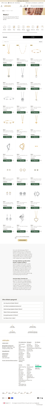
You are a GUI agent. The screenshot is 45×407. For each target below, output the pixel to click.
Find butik (29, 2)
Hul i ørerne (5, 2)
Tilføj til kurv (8, 65)
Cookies (28, 357)
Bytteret (28, 353)
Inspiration (21, 356)
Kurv (27, 6)
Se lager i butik (6, 41)
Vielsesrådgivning (22, 384)
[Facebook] (38, 398)
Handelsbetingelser (31, 348)
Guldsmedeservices (23, 380)
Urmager (20, 377)
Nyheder (7, 10)
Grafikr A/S (37, 403)
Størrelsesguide (30, 366)
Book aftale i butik (22, 385)
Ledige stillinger (38, 348)
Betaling (28, 356)
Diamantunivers (22, 350)
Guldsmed (21, 378)
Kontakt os (37, 346)
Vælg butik (40, 41)
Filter (33, 37)
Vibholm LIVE (11, 2)
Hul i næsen (21, 373)
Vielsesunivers (21, 349)
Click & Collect (30, 346)
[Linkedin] (42, 398)
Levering (28, 354)
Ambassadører (22, 360)
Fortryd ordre (29, 349)
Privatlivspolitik (30, 350)
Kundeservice (35, 2)
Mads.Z (12, 10)
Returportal (21, 369)
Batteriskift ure (30, 376)
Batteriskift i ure (22, 374)
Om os (36, 344)
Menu (1, 6)
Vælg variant (8, 160)
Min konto (41, 2)
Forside (3, 10)
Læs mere (4, 19)
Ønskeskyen (21, 354)
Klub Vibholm (17, 2)
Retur (28, 352)
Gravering (21, 376)
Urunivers (21, 352)
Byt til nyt (21, 370)
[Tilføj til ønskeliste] (13, 65)
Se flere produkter (22, 240)
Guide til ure (29, 380)
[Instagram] (40, 398)
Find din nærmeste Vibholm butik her (9, 360)
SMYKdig (20, 361)
